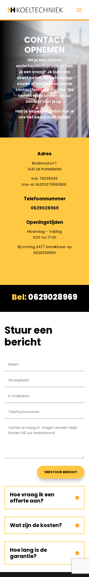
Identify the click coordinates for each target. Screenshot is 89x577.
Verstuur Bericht (60, 472)
